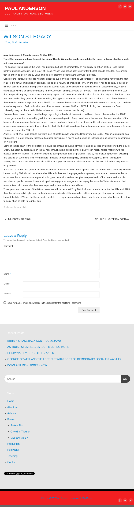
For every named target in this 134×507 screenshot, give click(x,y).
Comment (8, 248)
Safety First (17, 425)
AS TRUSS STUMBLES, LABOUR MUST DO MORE (38, 346)
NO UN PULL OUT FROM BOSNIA (112, 219)
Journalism (23, 42)
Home (10, 400)
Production (13, 443)
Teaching (12, 455)
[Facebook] (119, 7)
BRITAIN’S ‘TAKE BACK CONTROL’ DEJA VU (34, 340)
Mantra (76, 498)
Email (6, 284)
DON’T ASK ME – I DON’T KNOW (27, 365)
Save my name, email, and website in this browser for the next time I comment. (44, 303)
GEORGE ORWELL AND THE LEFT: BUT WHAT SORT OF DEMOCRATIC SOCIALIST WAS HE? (64, 359)
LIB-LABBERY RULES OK (18, 219)
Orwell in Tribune (19, 431)
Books (11, 419)
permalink (22, 207)
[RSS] (129, 7)
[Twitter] (124, 7)
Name (7, 274)
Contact (11, 462)
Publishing (13, 449)
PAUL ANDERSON (25, 8)
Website (7, 293)
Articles (11, 413)
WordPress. (87, 498)
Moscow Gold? (19, 437)
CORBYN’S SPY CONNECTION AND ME (31, 352)
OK (124, 378)
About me (12, 407)
